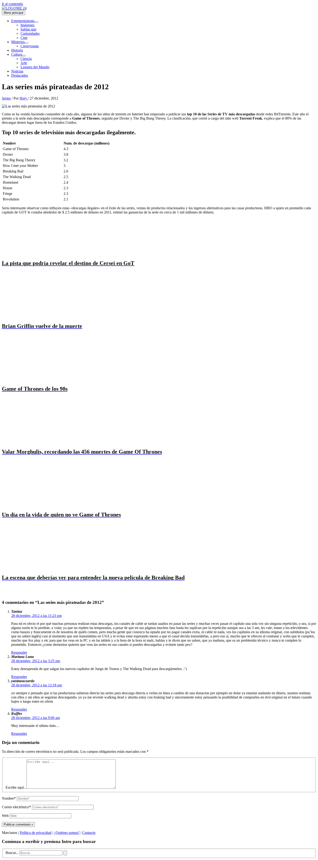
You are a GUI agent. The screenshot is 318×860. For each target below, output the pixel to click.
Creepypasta (29, 46)
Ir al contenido (12, 4)
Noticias (17, 71)
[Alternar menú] (36, 22)
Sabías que (28, 29)
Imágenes (27, 25)
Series (6, 98)
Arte (23, 63)
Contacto (88, 833)
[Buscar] (65, 852)
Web (5, 816)
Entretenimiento (22, 21)
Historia (17, 50)
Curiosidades (30, 33)
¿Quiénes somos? (67, 833)
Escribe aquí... (16, 787)
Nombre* (9, 798)
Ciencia (26, 59)
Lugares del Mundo (34, 67)
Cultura (16, 54)
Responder (19, 652)
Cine (23, 38)
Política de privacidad (35, 833)
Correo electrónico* (16, 807)
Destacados (19, 75)
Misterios (18, 42)
